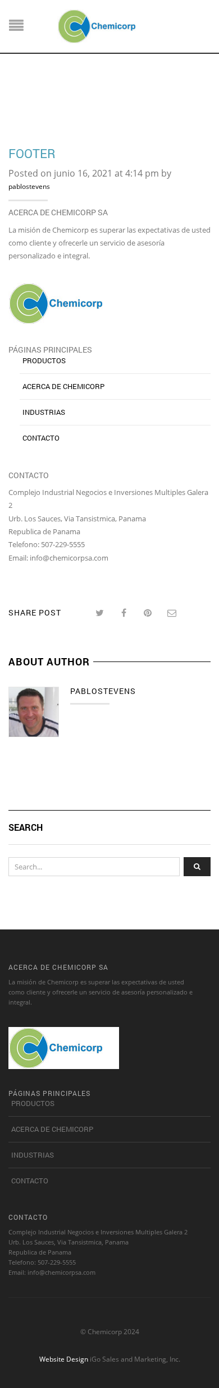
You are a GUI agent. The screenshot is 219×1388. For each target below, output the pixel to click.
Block (47, 95)
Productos (44, 360)
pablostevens (29, 186)
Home (18, 95)
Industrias (43, 412)
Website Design (63, 1358)
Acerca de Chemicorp (63, 386)
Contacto (41, 437)
